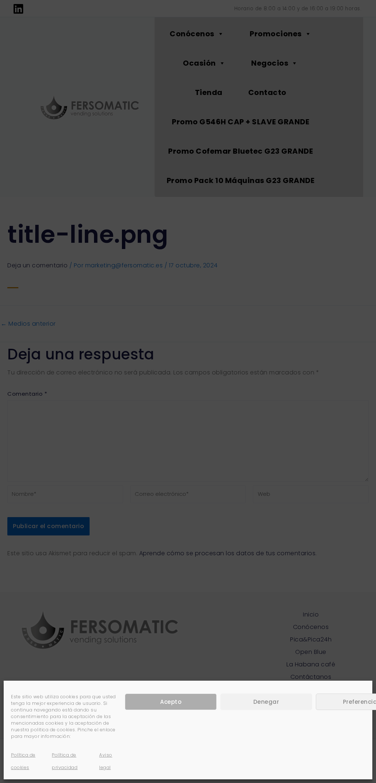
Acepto (170, 702)
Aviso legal (105, 761)
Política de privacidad (64, 761)
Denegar (266, 702)
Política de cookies (23, 761)
